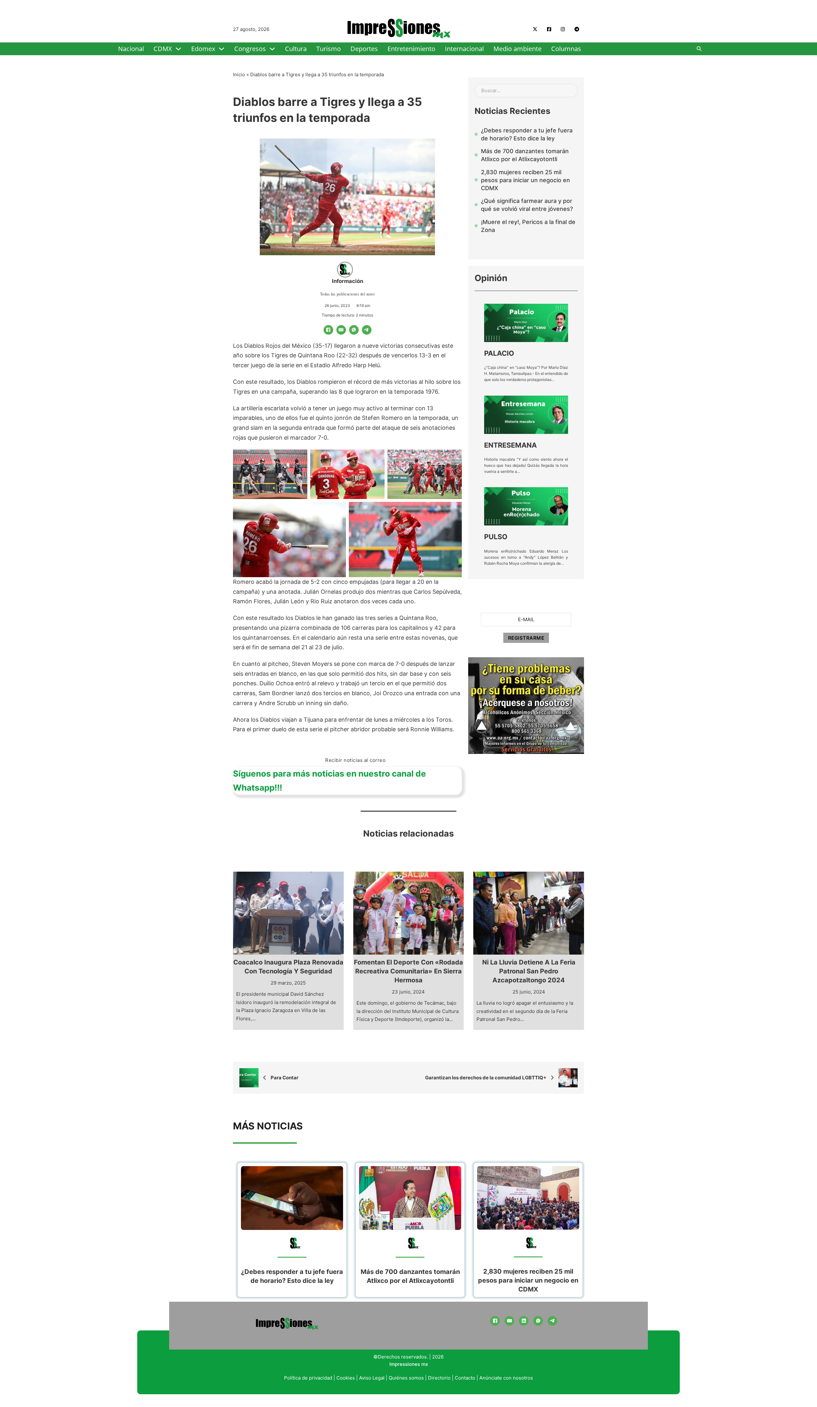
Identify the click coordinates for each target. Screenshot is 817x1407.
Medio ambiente (517, 48)
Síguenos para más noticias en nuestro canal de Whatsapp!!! (329, 781)
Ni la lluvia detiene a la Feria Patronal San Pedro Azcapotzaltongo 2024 (528, 971)
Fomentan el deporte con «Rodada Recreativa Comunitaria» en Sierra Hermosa (408, 971)
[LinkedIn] (523, 1321)
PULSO (495, 536)
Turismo (328, 48)
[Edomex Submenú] (221, 49)
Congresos (250, 48)
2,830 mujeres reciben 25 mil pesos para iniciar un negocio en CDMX (528, 1280)
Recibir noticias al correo (355, 760)
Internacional (464, 48)
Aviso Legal (372, 1378)
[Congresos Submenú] (272, 49)
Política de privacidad (308, 1378)
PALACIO (499, 353)
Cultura (296, 48)
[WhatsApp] (354, 330)
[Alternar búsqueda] (698, 48)
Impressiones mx (408, 1364)
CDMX (163, 48)
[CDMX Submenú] (178, 49)
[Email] (341, 330)
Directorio (439, 1378)
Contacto (465, 1378)
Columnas (566, 48)
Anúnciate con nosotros (506, 1378)
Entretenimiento (411, 48)
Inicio (239, 74)
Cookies (345, 1378)
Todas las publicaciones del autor (347, 294)
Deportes (364, 48)
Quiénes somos (406, 1378)
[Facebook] (328, 330)
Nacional (131, 48)
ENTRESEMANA (510, 445)
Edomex (203, 48)
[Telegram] (366, 330)
